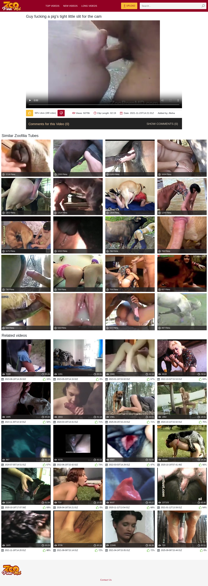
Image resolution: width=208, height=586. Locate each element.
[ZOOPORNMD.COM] (11, 6)
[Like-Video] (29, 113)
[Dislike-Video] (61, 113)
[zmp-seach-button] (203, 6)
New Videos (70, 6)
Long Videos (89, 6)
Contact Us (106, 580)
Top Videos (52, 6)
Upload (130, 6)
